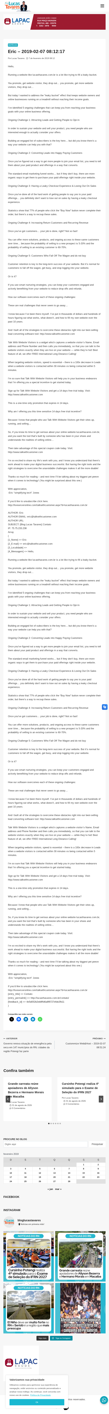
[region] (37, 1391)
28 (69, 1181)
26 (40, 1181)
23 (98, 1177)
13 (54, 1173)
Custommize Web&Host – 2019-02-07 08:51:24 (86, 1043)
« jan (50, 1189)
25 (25, 1181)
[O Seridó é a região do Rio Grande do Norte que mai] (28, 1308)
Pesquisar (97, 1144)
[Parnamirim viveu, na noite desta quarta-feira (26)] (80, 1308)
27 (54, 1181)
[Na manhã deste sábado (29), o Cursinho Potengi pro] (28, 1256)
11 (25, 1173)
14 (69, 1173)
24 (11, 1181)
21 (69, 1177)
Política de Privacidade (40, 1395)
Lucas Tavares (18, 58)
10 (11, 1173)
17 (11, 1177)
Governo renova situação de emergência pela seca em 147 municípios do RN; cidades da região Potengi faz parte (27, 1045)
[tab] (49, 1123)
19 (40, 1177)
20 (54, 1177)
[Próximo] (101, 1099)
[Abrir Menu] (102, 6)
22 (83, 1177)
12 (40, 1173)
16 (98, 1173)
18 (25, 1177)
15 (83, 1173)
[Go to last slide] (8, 1099)
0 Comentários (18, 1108)
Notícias (13, 45)
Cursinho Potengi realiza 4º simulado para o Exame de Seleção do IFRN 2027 (80, 1088)
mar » (58, 1189)
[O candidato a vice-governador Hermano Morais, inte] (80, 1256)
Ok (37, 1402)
